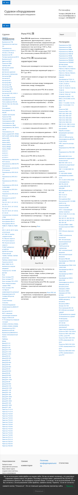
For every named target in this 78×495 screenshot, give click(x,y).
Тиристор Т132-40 (7, 422)
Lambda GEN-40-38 (64, 186)
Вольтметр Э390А (64, 291)
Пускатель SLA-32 (7, 262)
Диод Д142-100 (6, 386)
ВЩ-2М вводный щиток (65, 190)
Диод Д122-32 (6, 356)
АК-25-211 (5, 151)
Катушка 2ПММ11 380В (65, 224)
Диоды (4, 341)
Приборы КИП (6, 65)
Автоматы (5, 38)
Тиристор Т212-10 (7, 437)
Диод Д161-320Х (7, 405)
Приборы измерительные (9, 260)
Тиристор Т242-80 (7, 446)
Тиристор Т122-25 (7, 416)
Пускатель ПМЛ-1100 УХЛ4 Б (67, 331)
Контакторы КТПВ (7, 89)
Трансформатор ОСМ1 (8, 97)
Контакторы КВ (6, 85)
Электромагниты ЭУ (8, 132)
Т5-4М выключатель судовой (67, 314)
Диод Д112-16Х (6, 352)
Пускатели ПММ (7, 63)
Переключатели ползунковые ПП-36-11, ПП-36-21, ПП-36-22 (9, 51)
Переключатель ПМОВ (65, 56)
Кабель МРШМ (6, 147)
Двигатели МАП (6, 61)
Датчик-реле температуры (10, 74)
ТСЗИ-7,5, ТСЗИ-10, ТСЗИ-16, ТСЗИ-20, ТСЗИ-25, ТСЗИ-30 (67, 88)
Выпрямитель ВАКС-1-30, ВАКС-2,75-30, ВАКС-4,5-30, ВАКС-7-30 (67, 99)
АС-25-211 (5, 155)
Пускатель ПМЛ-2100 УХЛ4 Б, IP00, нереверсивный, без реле (67, 346)
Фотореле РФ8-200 (64, 259)
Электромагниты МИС (8, 121)
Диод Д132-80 (6, 373)
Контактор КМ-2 (6, 82)
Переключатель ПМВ (65, 47)
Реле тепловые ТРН (8, 287)
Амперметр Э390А (64, 289)
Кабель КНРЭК (6, 144)
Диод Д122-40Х (6, 362)
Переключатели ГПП (8, 40)
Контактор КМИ (6, 76)
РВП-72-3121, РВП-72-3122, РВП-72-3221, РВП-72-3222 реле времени (67, 126)
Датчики (4, 273)
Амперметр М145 (64, 284)
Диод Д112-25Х (6, 354)
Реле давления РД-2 (65, 199)
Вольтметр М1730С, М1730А (67, 297)
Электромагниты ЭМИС (9, 125)
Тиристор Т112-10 (7, 409)
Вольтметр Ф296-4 (64, 303)
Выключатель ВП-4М (8, 330)
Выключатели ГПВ (7, 42)
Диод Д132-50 (6, 364)
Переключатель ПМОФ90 (66, 62)
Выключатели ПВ (7, 55)
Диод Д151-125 (6, 390)
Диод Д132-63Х (6, 371)
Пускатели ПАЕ (6, 117)
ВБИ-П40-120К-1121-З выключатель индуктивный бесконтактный (66, 165)
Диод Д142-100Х (7, 388)
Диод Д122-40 (6, 360)
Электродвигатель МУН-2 (66, 282)
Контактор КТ (6, 78)
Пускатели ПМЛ (63, 109)
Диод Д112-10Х (6, 349)
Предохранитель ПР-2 (8, 328)
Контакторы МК (6, 91)
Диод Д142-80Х (6, 384)
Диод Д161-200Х (7, 396)
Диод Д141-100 (6, 377)
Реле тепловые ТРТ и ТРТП (10, 281)
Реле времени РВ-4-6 (8, 223)
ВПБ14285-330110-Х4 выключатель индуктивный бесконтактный (66, 158)
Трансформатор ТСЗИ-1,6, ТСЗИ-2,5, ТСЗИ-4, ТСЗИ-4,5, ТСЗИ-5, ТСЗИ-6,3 (67, 81)
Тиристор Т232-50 (7, 443)
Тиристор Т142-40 (7, 428)
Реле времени (6, 108)
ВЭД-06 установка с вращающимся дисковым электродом (66, 133)
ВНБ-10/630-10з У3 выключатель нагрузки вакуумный (8, 266)
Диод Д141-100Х (7, 379)
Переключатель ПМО (65, 45)
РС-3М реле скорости (8, 238)
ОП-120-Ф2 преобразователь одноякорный (64, 325)
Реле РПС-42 (51, 292)
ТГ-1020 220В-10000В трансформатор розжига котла (66, 175)
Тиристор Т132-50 (7, 424)
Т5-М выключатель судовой (67, 316)
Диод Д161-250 (6, 399)
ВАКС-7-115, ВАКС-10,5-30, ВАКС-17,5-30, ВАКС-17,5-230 (67, 105)
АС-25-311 (5, 157)
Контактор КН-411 (7, 311)
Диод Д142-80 (6, 381)
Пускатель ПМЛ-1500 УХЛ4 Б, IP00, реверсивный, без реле (67, 340)
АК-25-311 (5, 153)
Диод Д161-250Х (7, 401)
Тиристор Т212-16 (7, 439)
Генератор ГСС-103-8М (9, 270)
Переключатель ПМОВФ (66, 58)
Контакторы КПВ (7, 87)
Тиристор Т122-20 (7, 414)
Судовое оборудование (19, 11)
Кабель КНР (5, 138)
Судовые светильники (8, 114)
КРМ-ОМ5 (61, 188)
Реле (3, 275)
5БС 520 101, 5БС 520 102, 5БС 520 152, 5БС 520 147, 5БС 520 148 (66, 220)
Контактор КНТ (6, 80)
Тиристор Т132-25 (7, 420)
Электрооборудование (8, 305)
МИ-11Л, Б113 (63, 195)
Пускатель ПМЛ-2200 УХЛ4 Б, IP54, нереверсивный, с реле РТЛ (67, 353)
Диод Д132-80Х (6, 375)
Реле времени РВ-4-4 (8, 221)
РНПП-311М (62, 203)
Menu (7, 2)
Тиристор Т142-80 (7, 435)
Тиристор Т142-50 (7, 431)
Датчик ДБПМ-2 (63, 244)
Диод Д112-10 (6, 343)
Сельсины (5, 302)
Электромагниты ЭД (8, 123)
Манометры (5, 70)
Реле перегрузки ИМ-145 (66, 308)
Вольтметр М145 (64, 286)
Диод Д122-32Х (6, 358)
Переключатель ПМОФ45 (66, 60)
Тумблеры (5, 339)
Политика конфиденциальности (48, 463)
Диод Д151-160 (6, 392)
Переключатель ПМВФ (65, 49)
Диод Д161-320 (6, 403)
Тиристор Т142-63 (7, 433)
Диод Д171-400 (6, 407)
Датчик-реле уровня (8, 67)
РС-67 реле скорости (8, 240)
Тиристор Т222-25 (7, 441)
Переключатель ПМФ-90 (66, 54)
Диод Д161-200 (6, 394)
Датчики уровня (63, 64)
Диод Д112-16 (6, 345)
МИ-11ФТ (61, 192)
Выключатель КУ (7, 59)
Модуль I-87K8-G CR (8, 317)
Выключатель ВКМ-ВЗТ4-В (9, 332)
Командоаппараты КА (8, 294)
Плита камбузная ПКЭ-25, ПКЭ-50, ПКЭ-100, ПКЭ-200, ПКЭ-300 (10, 104)
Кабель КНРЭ (6, 142)
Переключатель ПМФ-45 (66, 51)
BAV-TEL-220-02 (63, 184)
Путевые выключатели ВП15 (10, 57)
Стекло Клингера (7, 300)
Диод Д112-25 (6, 347)
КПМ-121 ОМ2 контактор (66, 137)
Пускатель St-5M (63, 207)
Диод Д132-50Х (6, 367)
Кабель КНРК (6, 140)
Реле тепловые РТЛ (8, 277)
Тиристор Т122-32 (7, 418)
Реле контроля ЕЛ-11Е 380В (67, 201)
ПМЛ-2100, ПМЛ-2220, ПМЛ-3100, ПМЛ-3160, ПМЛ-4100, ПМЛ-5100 (65, 120)
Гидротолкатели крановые (66, 329)
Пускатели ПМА (6, 119)
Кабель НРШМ (6, 149)
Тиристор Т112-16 (7, 411)
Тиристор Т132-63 (7, 426)
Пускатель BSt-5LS (64, 205)
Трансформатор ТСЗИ (8, 100)
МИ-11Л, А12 (62, 197)
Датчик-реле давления (8, 72)
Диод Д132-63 (6, 369)
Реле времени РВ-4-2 (8, 219)
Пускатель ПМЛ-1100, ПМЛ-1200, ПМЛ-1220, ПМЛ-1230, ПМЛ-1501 (65, 113)
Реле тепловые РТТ (8, 279)
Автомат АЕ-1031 (64, 306)
